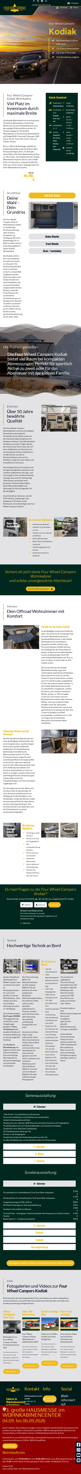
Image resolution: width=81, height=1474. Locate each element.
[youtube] (42, 1)
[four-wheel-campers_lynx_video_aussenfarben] (31, 1318)
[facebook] (34, 1)
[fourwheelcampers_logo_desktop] (13, 1387)
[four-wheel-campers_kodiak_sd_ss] (12, 1321)
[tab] (52, 195)
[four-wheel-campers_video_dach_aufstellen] (69, 1318)
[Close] (4, 1409)
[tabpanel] (53, 216)
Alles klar (27, 923)
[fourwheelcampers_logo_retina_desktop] (15, 4)
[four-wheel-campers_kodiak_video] (50, 1318)
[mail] (46, 1)
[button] (42, 418)
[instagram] (38, 1)
